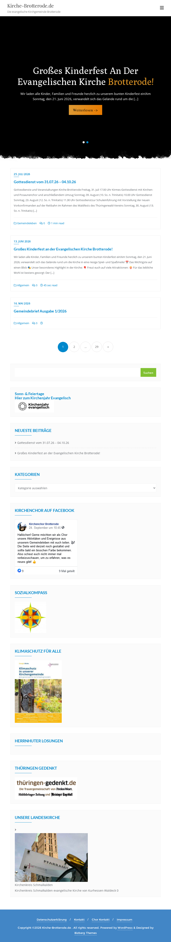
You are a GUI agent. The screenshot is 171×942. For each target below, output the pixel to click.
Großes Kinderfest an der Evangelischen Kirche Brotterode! (63, 249)
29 (96, 347)
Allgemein (22, 285)
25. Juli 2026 (22, 174)
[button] (84, 142)
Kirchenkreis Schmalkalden (34, 885)
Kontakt (79, 919)
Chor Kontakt (100, 919)
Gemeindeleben (26, 223)
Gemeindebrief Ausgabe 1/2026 (40, 311)
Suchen (148, 373)
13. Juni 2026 (22, 241)
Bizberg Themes (85, 933)
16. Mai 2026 (22, 303)
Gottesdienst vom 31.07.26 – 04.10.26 (45, 181)
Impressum (124, 919)
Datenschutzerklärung (52, 919)
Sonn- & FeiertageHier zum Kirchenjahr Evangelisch (43, 395)
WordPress (125, 927)
